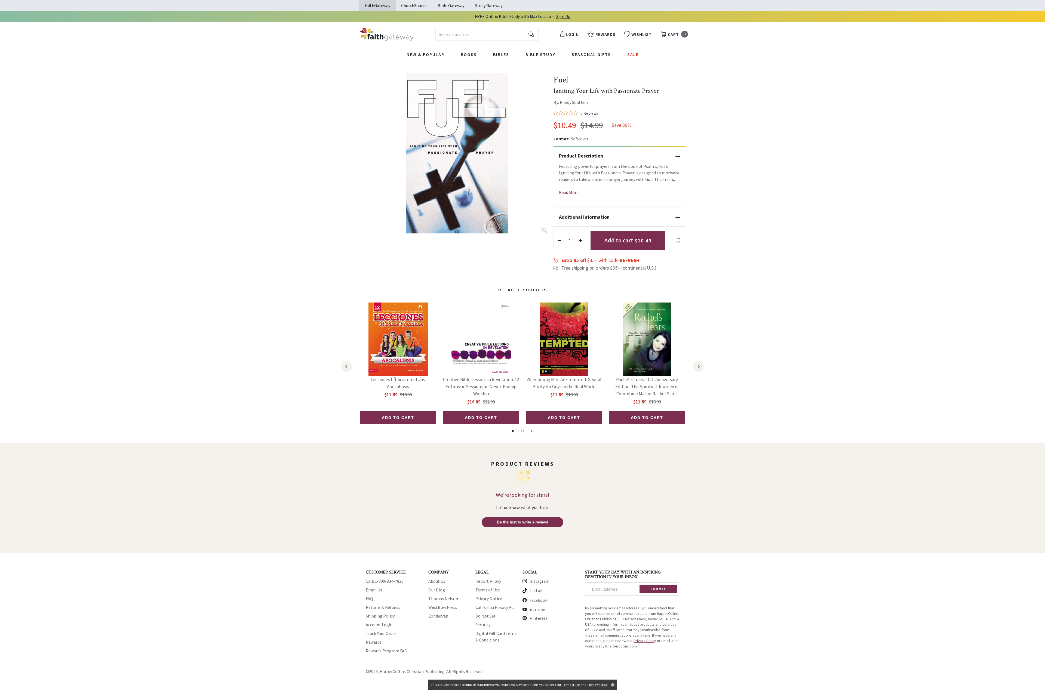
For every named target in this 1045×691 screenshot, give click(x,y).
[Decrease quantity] (559, 240)
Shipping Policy (380, 616)
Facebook (538, 600)
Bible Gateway (451, 5)
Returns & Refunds (383, 607)
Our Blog (436, 590)
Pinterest (539, 618)
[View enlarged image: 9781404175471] (457, 153)
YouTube (537, 609)
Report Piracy (488, 581)
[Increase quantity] (580, 240)
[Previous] (346, 366)
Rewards (374, 642)
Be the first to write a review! (522, 522)
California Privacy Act (495, 607)
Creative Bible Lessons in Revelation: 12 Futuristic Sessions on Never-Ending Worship (481, 387)
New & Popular (425, 54)
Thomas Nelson (443, 598)
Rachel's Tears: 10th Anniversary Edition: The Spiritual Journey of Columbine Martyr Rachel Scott (647, 387)
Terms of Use (487, 590)
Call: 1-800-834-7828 (385, 581)
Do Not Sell (486, 616)
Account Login (379, 624)
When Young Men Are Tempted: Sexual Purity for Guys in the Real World (564, 383)
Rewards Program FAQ (386, 650)
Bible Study (540, 54)
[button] (678, 240)
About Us (436, 581)
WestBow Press (442, 607)
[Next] (698, 366)
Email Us (374, 590)
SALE (633, 54)
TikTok (536, 590)
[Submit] (531, 34)
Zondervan (438, 616)
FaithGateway (377, 5)
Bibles (501, 54)
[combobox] (487, 34)
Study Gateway (488, 5)
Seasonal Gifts (591, 54)
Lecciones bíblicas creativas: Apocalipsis (398, 383)
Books (469, 54)
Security (482, 624)
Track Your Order (381, 633)
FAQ (369, 598)
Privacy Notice (488, 598)
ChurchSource (414, 5)
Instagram (539, 581)
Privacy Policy (645, 640)
